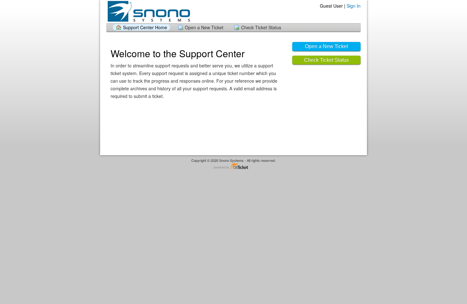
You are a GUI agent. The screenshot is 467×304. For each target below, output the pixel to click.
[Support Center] (148, 11)
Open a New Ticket (204, 27)
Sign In (354, 6)
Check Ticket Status (261, 27)
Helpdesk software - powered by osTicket (233, 166)
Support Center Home (145, 27)
